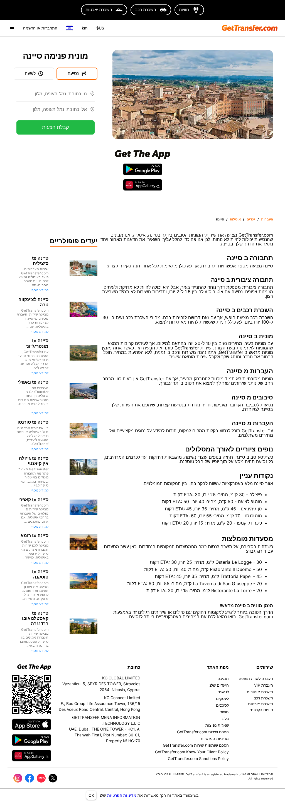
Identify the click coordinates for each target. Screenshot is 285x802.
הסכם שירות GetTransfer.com (203, 731)
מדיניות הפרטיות (121, 795)
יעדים (251, 219)
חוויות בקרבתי (261, 709)
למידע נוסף (39, 290)
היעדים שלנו (218, 685)
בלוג (225, 718)
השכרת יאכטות (260, 703)
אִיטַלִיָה (235, 219)
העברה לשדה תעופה (256, 678)
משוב (224, 711)
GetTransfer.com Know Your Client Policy (192, 751)
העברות (267, 219)
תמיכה (223, 678)
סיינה (220, 219)
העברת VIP (263, 685)
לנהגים (223, 691)
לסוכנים (222, 705)
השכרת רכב (263, 698)
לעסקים (222, 698)
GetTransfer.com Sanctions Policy (198, 758)
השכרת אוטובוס (260, 691)
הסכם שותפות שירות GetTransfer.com (196, 745)
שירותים (264, 667)
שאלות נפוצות (217, 725)
